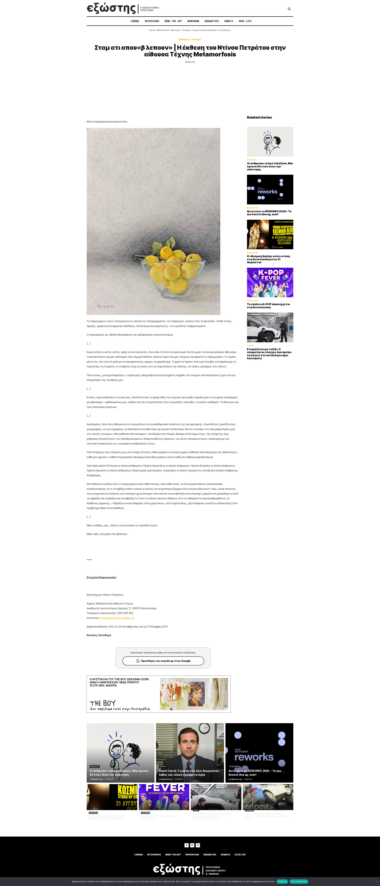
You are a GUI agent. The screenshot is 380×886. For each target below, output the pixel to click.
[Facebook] (187, 845)
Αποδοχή (282, 881)
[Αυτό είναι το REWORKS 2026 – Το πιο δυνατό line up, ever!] (270, 189)
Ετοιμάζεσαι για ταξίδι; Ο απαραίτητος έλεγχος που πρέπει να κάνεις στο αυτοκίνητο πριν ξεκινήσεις (269, 354)
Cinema (163, 766)
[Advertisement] (190, 93)
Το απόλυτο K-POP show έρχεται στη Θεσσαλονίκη (268, 306)
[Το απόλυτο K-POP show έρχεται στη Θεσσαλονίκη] (270, 282)
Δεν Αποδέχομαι (299, 881)
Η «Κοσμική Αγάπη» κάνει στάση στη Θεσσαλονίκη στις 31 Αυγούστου (268, 259)
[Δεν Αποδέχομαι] (376, 881)
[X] (198, 845)
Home (152, 30)
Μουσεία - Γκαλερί (180, 30)
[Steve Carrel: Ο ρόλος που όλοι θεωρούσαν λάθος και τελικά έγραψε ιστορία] (190, 753)
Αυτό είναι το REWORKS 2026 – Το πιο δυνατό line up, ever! (269, 213)
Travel (250, 346)
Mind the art (163, 30)
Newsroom (252, 208)
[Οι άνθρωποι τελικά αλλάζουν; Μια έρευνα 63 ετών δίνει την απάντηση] (270, 141)
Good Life (252, 160)
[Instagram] (192, 845)
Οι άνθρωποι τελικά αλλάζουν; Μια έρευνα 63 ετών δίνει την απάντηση (270, 166)
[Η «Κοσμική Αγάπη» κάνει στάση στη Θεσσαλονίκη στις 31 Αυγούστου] (270, 234)
